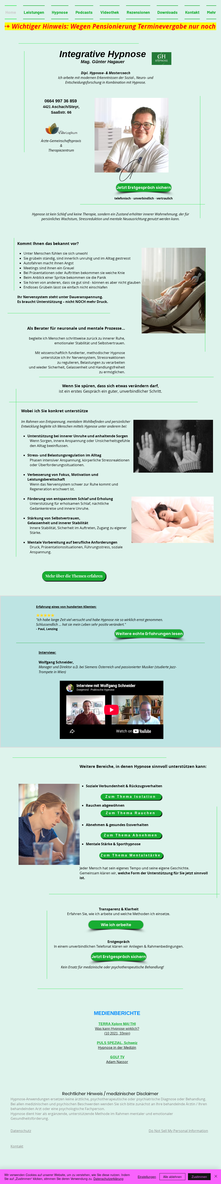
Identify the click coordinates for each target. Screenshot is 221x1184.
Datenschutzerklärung (108, 1178)
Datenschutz (21, 1130)
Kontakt (17, 1146)
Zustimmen (199, 1177)
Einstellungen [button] (147, 1177)
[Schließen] (215, 1177)
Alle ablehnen (172, 1177)
